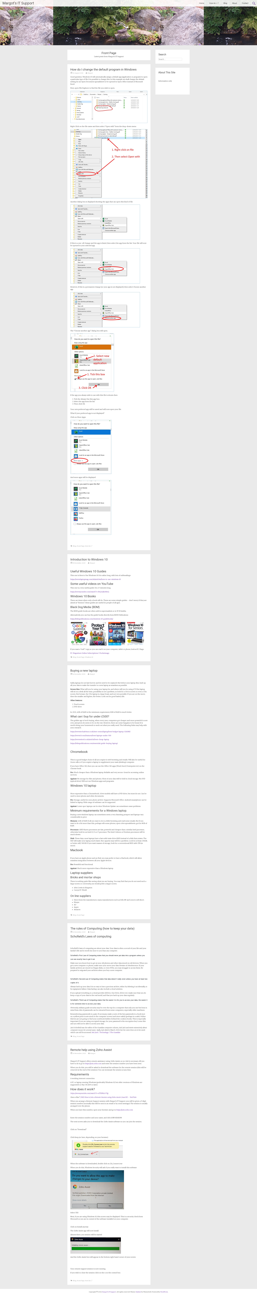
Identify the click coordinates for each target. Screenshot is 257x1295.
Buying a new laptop (83, 670)
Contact (245, 3)
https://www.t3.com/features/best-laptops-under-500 (90, 736)
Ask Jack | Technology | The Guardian (105, 1032)
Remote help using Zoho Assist (91, 1050)
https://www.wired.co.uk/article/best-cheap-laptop (89, 739)
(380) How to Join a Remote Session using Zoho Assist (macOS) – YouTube (108, 1097)
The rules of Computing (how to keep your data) (102, 928)
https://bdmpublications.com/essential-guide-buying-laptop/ (94, 743)
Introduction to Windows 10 (89, 559)
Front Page (80, 546)
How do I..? (88, 546)
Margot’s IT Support (18, 3)
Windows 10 (89, 657)
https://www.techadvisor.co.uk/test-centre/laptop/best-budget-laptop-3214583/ (100, 732)
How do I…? (213, 3)
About (234, 3)
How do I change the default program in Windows (103, 69)
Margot (90, 73)
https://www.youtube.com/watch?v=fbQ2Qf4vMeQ (89, 592)
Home (201, 3)
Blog (225, 3)
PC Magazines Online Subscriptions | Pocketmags (89, 653)
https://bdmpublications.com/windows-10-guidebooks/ (91, 619)
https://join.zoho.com (93, 1064)
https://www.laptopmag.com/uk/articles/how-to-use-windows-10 (95, 579)
